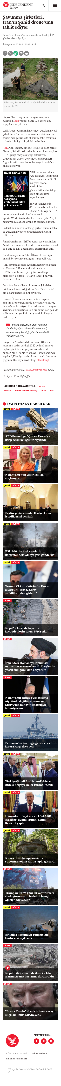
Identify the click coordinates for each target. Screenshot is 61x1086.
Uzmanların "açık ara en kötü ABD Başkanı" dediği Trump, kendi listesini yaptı (28, 820)
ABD (52, 391)
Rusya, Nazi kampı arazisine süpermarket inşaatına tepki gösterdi (30, 860)
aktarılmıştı (43, 360)
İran (16, 121)
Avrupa (7, 391)
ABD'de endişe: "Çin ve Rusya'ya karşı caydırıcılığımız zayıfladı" (27, 438)
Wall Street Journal (36, 370)
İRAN (43, 391)
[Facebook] (36, 1041)
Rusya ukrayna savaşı (26, 391)
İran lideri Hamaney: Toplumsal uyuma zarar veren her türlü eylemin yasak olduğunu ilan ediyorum (30, 667)
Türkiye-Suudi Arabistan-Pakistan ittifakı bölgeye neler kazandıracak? (29, 783)
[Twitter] (44, 1041)
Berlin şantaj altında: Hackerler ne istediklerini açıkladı (28, 515)
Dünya (16, 409)
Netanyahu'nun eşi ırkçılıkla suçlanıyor (24, 477)
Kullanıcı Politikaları (16, 1059)
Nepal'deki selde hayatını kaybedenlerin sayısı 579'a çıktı (26, 630)
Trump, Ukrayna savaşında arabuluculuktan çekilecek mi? (14, 201)
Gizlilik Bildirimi (39, 1053)
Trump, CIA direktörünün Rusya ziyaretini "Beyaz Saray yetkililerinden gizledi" (27, 590)
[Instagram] (51, 1041)
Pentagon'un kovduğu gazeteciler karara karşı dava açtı (27, 745)
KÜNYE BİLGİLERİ (16, 1053)
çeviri (42, 386)
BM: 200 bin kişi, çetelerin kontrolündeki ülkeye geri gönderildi (30, 553)
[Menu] (55, 5)
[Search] (43, 5)
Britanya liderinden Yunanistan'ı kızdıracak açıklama (27, 937)
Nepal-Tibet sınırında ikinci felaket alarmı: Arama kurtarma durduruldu (29, 975)
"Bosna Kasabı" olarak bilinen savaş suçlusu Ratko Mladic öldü (29, 1013)
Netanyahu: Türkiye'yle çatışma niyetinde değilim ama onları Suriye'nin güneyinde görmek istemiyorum (26, 703)
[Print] (26, 53)
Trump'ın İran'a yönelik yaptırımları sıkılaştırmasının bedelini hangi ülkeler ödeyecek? (29, 897)
